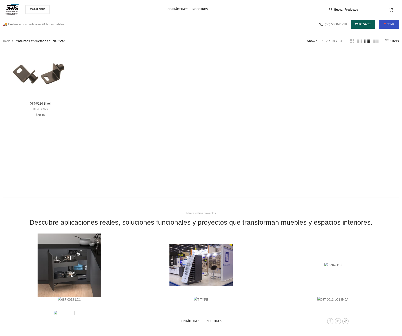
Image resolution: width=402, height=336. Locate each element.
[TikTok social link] (345, 321)
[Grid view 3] (352, 41)
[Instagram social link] (338, 321)
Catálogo (37, 9)
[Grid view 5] (367, 41)
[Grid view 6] (376, 41)
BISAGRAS (40, 109)
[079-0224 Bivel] (40, 74)
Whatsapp (363, 24)
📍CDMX (389, 24)
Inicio (6, 41)
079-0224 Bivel (40, 103)
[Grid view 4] (359, 41)
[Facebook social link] (330, 321)
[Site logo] (12, 9)
